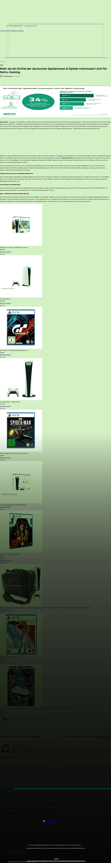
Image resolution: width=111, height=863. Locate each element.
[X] (18, 852)
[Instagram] (14, 852)
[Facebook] (10, 852)
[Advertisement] (55, 773)
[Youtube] (23, 852)
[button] (103, 55)
